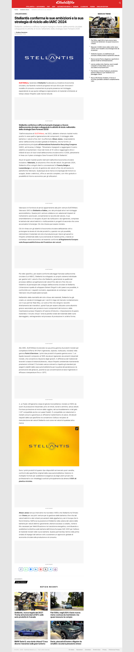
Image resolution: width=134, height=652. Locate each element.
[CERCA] (120, 2)
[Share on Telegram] (50, 569)
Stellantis (30, 6)
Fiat (48, 6)
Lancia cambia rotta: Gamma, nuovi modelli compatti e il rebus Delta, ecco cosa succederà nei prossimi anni (104, 65)
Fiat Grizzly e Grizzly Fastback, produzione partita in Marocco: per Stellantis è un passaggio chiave (104, 72)
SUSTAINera (24, 83)
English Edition (102, 6)
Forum (92, 6)
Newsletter (79, 649)
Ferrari (75, 6)
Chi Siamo (71, 649)
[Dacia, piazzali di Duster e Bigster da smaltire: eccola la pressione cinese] (67, 630)
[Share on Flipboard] (41, 569)
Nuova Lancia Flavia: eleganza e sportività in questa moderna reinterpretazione (105, 59)
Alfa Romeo (41, 6)
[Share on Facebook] (21, 569)
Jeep (53, 6)
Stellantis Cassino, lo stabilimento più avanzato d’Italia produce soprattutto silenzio (105, 54)
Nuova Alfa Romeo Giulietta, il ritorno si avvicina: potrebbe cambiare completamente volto (105, 79)
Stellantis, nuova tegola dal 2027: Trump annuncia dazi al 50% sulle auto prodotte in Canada (28, 614)
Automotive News (63, 6)
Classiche (84, 6)
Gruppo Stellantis (21, 582)
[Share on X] (45, 569)
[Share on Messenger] (31, 569)
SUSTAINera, (39, 133)
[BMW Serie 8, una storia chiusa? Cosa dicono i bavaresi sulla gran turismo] (31, 630)
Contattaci (88, 649)
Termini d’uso (96, 649)
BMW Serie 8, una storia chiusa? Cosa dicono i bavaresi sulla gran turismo (31, 642)
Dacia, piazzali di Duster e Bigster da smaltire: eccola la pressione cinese (66, 642)
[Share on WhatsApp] (26, 569)
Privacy (105, 649)
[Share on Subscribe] (55, 569)
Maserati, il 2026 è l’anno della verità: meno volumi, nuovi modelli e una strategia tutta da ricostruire (105, 48)
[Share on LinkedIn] (36, 569)
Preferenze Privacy (114, 649)
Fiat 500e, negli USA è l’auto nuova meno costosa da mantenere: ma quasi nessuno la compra (65, 614)
